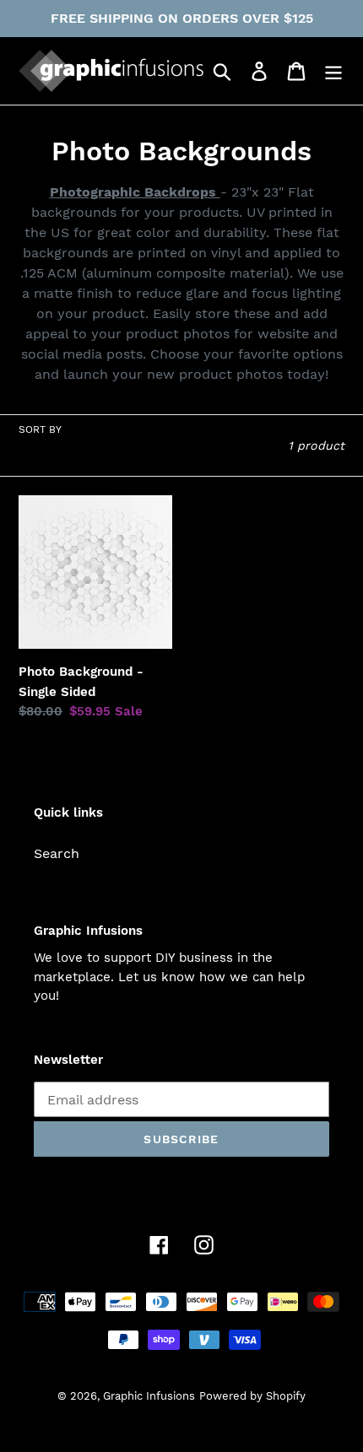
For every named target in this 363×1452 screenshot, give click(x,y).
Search (56, 853)
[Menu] (333, 71)
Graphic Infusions (149, 1396)
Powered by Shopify (252, 1396)
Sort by (40, 429)
